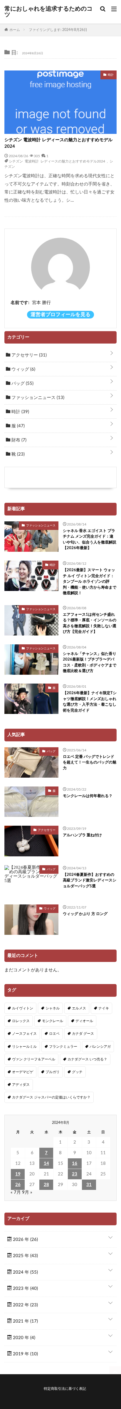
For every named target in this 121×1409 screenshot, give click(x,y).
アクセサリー (28, 355)
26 (18, 1185)
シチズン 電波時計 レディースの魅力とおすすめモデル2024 (58, 143)
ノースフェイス (24, 1033)
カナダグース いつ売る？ (87, 1059)
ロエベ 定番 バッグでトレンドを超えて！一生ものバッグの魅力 (89, 762)
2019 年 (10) (25, 1354)
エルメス (79, 1008)
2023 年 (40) (25, 1288)
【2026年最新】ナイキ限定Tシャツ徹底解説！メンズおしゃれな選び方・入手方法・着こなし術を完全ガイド (90, 701)
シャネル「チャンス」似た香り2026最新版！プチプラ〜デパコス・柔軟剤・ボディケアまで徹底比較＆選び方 (89, 662)
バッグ (21, 383)
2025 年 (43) (25, 1256)
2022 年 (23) (25, 1305)
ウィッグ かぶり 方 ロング (85, 914)
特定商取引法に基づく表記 (65, 1388)
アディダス (21, 1084)
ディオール (84, 1021)
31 (89, 1185)
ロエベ (54, 1033)
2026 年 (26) (25, 1239)
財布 (18, 440)
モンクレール (52, 1021)
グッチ (77, 1072)
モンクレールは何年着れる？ (87, 796)
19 (18, 1174)
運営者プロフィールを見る (60, 314)
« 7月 (16, 1192)
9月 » (27, 1192)
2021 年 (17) (25, 1321)
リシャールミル (24, 1046)
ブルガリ (53, 1072)
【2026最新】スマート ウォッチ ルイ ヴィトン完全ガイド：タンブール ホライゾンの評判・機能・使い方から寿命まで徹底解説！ (89, 581)
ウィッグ (22, 369)
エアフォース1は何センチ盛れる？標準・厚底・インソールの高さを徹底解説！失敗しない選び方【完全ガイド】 (89, 623)
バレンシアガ (100, 1046)
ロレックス (21, 1021)
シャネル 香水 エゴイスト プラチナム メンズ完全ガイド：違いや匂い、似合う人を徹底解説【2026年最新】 (89, 539)
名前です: (20, 302)
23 (74, 1174)
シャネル (53, 1008)
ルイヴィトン (22, 1008)
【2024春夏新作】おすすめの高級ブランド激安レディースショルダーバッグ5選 (89, 880)
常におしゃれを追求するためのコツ (48, 12)
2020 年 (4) (23, 1338)
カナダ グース (83, 1033)
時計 (19, 412)
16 (74, 1163)
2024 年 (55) (25, 1272)
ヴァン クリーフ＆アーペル (33, 1059)
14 (46, 1163)
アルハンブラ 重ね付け (82, 835)
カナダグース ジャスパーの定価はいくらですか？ (51, 1097)
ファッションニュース (37, 397)
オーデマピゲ (22, 1072)
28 (46, 1185)
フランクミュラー (63, 1046)
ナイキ (103, 1008)
